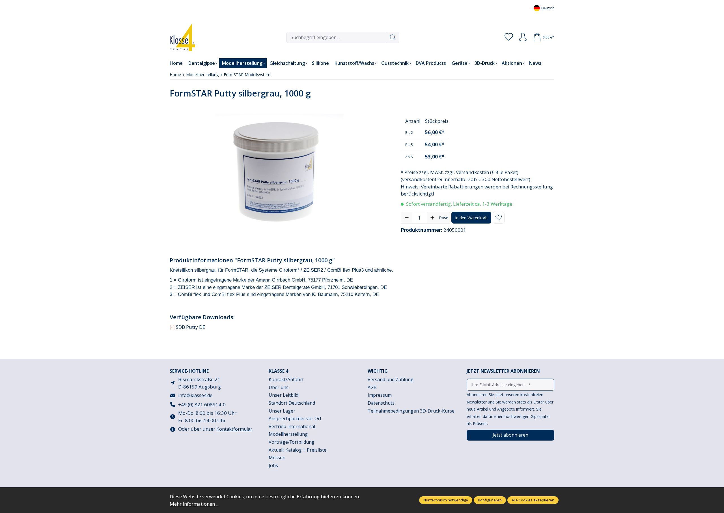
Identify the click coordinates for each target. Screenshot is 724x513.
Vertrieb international (292, 426)
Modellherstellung (288, 434)
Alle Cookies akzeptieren (533, 500)
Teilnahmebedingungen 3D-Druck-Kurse (411, 411)
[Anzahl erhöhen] (432, 217)
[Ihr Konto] (523, 37)
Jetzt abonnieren (510, 435)
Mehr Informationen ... (194, 504)
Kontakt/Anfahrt (286, 379)
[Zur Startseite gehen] (178, 37)
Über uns (278, 387)
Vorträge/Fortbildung (291, 442)
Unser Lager (282, 411)
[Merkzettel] (509, 37)
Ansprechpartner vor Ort (295, 418)
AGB (372, 387)
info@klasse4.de (195, 395)
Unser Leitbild (283, 395)
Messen (277, 457)
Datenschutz (381, 403)
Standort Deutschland (292, 403)
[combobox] (336, 37)
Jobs (273, 465)
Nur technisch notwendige (445, 500)
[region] (279, 173)
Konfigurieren (490, 500)
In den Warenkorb (471, 217)
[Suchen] (393, 37)
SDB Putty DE (188, 327)
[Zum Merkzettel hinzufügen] (498, 217)
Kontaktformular (234, 429)
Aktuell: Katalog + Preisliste (297, 450)
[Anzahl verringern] (406, 217)
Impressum (380, 395)
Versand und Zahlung (390, 379)
